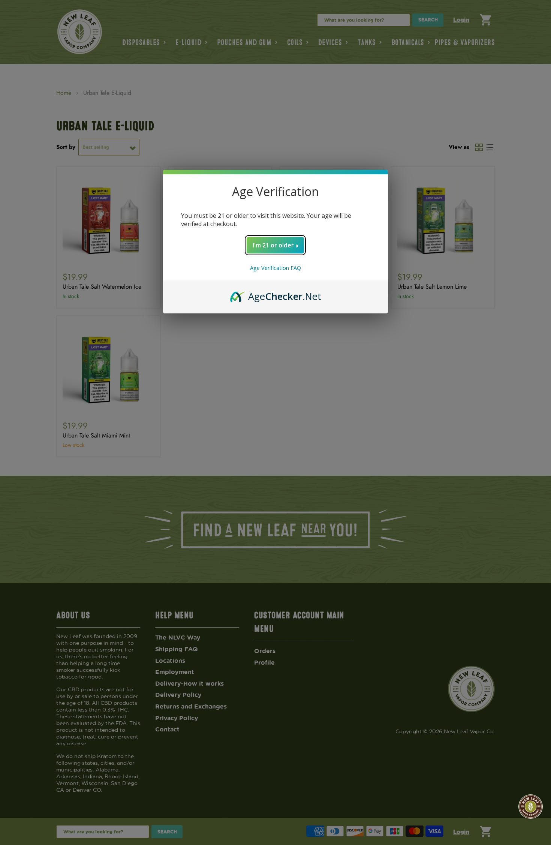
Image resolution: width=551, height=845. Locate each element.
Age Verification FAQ (275, 267)
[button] (530, 806)
